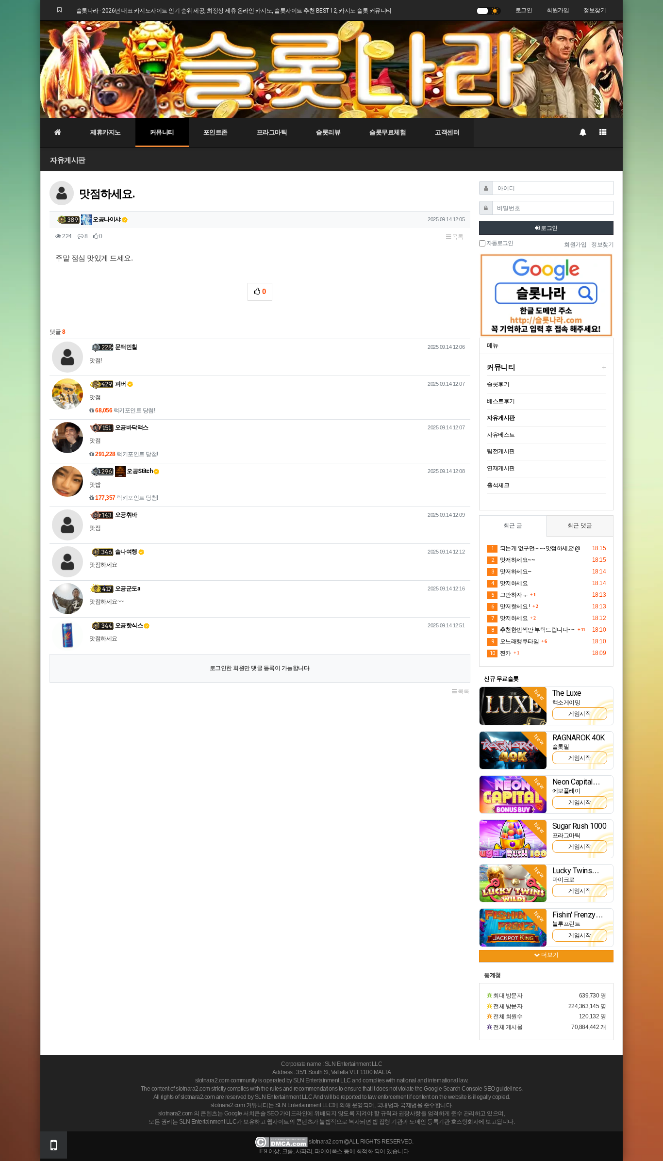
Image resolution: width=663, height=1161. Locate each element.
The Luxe (566, 693)
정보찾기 (594, 10)
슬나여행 (126, 551)
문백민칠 (126, 346)
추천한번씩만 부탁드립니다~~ (533, 629)
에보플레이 (566, 790)
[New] (513, 705)
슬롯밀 (560, 746)
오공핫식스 (129, 625)
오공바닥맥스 (132, 427)
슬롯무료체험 (387, 132)
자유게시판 (67, 160)
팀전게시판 (501, 451)
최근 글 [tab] (512, 525)
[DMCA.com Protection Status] (281, 1142)
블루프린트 (566, 923)
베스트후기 (501, 401)
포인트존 (215, 132)
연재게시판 (501, 468)
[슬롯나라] (331, 68)
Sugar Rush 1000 (579, 826)
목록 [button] (457, 236)
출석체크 (498, 485)
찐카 (500, 653)
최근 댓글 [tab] (579, 525)
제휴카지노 (105, 132)
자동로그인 (499, 243)
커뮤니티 (162, 132)
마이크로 (563, 879)
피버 (120, 383)
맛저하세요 (509, 583)
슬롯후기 (498, 384)
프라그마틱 (272, 132)
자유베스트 (501, 434)
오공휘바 (126, 514)
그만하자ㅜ (509, 594)
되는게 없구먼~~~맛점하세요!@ (535, 548)
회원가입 (558, 10)
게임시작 (579, 713)
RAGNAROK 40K (578, 737)
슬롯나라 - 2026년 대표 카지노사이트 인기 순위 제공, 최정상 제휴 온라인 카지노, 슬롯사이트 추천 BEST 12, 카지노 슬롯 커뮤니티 (234, 10)
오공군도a (127, 588)
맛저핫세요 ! (510, 606)
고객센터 (447, 132)
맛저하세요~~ (513, 559)
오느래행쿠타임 (515, 641)
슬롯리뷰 (328, 132)
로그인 (523, 10)
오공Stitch (139, 471)
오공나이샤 (106, 219)
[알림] (582, 132)
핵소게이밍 (566, 702)
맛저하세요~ (511, 571)
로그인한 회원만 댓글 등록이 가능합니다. (260, 668)
